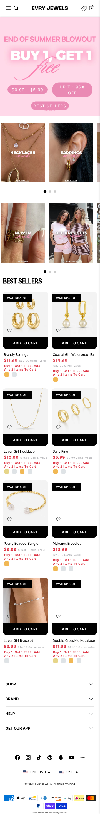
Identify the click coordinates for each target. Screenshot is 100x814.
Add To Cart (25, 343)
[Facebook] (17, 757)
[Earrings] (71, 152)
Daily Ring (60, 451)
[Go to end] (55, 191)
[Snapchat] (61, 757)
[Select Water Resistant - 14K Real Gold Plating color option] (7, 472)
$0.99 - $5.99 (28, 89)
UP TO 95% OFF (72, 89)
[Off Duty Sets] (71, 233)
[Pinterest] (50, 757)
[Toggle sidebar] (84, 8)
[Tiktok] (39, 757)
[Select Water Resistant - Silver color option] (15, 472)
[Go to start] (45, 191)
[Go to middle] (50, 191)
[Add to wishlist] (9, 330)
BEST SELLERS (50, 105)
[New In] (23, 233)
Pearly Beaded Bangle (21, 543)
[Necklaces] (23, 152)
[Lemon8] (82, 757)
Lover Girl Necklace (19, 451)
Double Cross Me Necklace (74, 640)
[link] (50, 66)
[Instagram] (28, 757)
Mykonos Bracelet (67, 543)
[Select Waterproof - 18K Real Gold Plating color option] (7, 375)
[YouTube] (71, 757)
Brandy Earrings (16, 354)
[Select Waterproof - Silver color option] (15, 375)
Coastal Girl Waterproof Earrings (74, 354)
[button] (8, 8)
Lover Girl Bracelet (18, 640)
